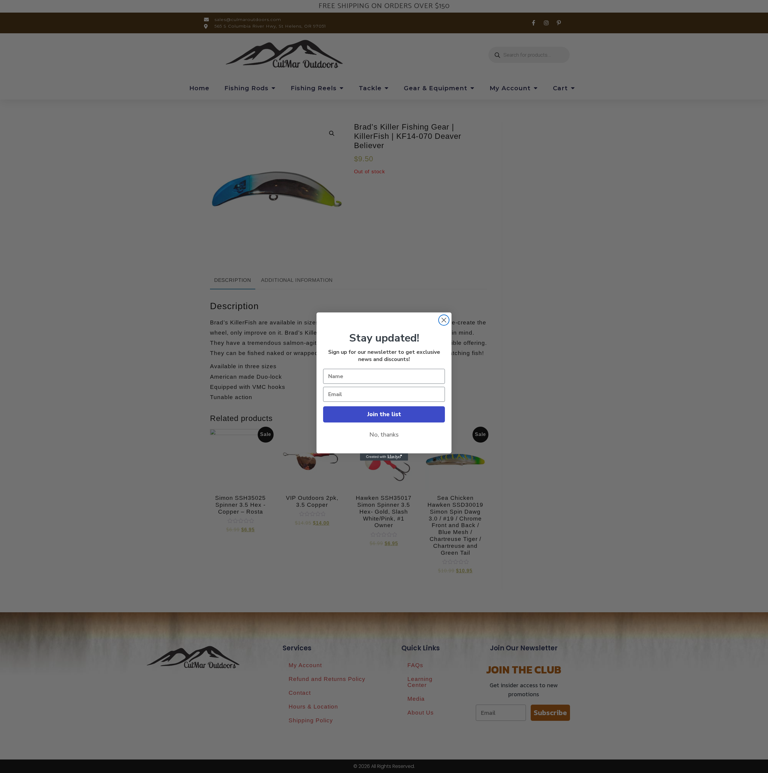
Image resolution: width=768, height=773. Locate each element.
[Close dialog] (444, 320)
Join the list (384, 414)
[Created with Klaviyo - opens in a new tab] (384, 457)
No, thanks (384, 435)
